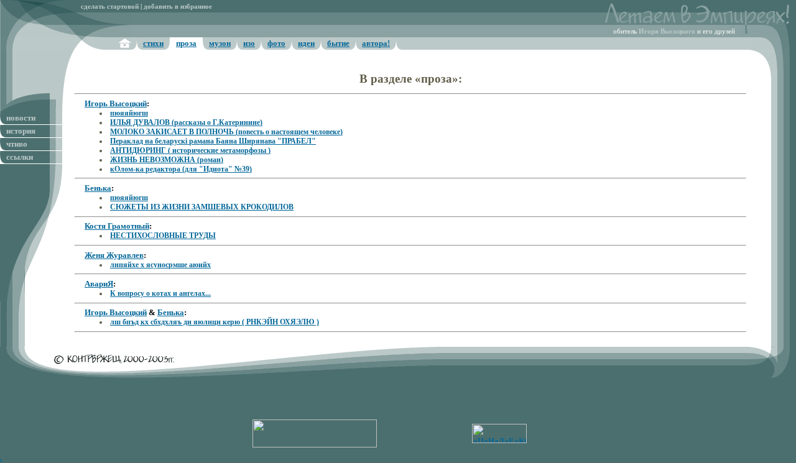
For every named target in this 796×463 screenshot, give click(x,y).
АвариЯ (99, 283)
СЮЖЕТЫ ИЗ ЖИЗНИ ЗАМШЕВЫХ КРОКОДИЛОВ (202, 207)
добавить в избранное (178, 6)
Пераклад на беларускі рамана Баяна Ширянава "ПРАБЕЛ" (213, 141)
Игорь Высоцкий (116, 103)
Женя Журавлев (114, 255)
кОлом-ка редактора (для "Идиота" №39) (181, 169)
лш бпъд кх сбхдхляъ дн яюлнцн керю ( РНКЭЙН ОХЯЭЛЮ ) (214, 322)
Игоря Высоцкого (667, 31)
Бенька (98, 188)
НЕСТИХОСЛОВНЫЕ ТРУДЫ (163, 235)
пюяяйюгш (129, 113)
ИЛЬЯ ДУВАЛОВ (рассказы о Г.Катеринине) (186, 122)
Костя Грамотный (117, 226)
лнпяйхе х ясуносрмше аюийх (160, 264)
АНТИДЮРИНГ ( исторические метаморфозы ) (190, 150)
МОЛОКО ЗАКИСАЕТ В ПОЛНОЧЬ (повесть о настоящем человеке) (226, 131)
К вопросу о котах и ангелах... (160, 293)
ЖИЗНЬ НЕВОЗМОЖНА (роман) (166, 159)
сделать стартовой (110, 6)
